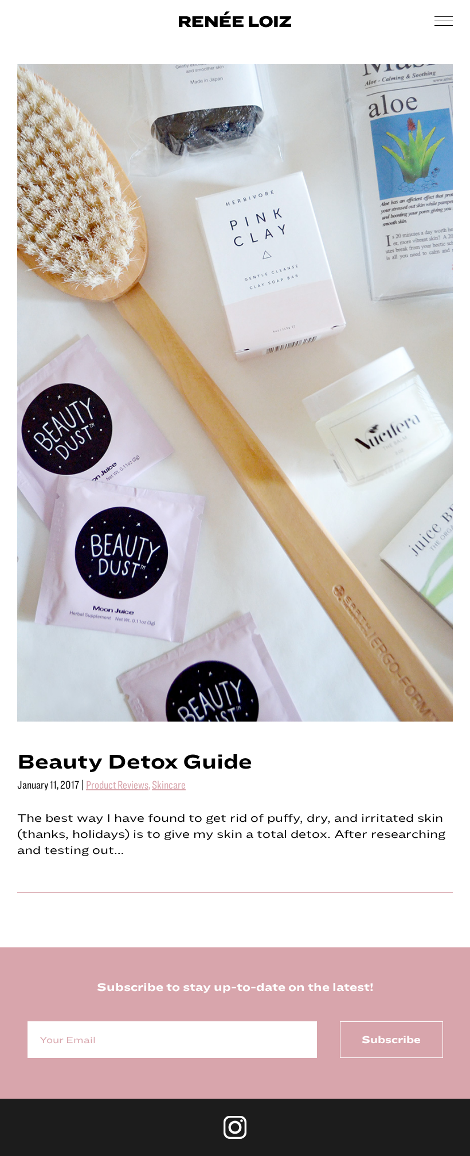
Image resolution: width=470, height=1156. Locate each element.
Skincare (169, 784)
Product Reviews (117, 784)
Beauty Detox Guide (134, 761)
